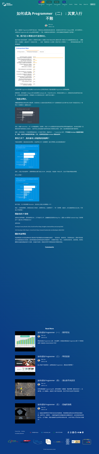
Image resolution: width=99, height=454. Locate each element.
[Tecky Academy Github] (75, 432)
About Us (86, 4)
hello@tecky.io (35, 432)
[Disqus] (49, 269)
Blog (80, 4)
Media (75, 4)
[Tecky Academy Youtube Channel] (80, 432)
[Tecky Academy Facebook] (68, 432)
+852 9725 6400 (58, 432)
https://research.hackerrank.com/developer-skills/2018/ (50, 230)
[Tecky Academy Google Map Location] (83, 432)
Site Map (23, 431)
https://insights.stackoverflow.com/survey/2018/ (51, 226)
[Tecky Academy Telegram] (78, 432)
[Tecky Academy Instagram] (70, 432)
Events (70, 4)
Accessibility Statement (19, 433)
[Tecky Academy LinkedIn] (73, 432)
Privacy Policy (17, 431)
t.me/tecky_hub (46, 432)
